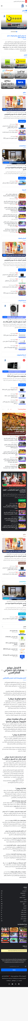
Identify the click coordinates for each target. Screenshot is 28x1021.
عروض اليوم (23, 916)
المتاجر (25, 905)
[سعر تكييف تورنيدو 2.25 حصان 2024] (22, 347)
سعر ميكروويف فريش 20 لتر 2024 (9, 389)
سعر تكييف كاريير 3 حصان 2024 (10, 335)
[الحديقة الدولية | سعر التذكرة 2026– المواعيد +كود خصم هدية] (22, 231)
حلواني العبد (23, 910)
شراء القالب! (8, 980)
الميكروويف (22, 893)
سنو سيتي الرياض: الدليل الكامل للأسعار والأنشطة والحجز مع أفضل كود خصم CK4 (10, 223)
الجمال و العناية (23, 901)
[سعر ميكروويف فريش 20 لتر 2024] (22, 389)
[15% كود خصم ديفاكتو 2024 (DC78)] (7, 84)
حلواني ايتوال (23, 912)
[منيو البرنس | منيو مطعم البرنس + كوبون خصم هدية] (5, 929)
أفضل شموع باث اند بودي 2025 (10, 138)
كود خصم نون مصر (22, 66)
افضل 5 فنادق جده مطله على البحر (9, 182)
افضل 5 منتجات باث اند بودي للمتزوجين (15, 114)
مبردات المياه (22, 897)
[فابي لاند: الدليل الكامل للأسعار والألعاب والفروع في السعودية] (22, 203)
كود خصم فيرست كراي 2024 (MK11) (10, 648)
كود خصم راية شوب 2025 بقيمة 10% (10, 655)
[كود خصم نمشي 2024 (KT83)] (7, 63)
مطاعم (24, 920)
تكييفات (23, 895)
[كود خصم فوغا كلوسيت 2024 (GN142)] (20, 74)
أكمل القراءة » (22, 121)
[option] (14, 73)
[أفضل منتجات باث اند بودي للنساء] (22, 132)
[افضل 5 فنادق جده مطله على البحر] (22, 182)
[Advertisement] (14, 24)
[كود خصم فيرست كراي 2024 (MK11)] (7, 74)
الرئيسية (20, 980)
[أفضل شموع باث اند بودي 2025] (22, 138)
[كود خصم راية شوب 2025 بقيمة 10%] (20, 84)
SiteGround (4, 978)
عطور (24, 903)
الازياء (25, 899)
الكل (10, 409)
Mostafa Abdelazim (21, 112)
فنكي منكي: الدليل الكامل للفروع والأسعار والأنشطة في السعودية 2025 (10, 216)
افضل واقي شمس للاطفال (11, 280)
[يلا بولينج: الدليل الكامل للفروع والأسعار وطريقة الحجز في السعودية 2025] (22, 209)
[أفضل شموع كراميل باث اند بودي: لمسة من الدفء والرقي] (22, 126)
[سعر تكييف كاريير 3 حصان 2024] (22, 335)
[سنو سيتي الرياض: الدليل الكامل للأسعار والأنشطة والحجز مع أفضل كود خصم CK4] (22, 223)
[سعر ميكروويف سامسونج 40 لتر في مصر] (22, 402)
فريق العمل (14, 980)
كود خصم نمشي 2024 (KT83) (11, 636)
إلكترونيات (24, 891)
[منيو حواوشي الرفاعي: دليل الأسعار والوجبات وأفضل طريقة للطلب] (22, 196)
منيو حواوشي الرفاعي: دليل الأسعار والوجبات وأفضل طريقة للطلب (10, 196)
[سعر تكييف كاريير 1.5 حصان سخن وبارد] (22, 341)
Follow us (25, 946)
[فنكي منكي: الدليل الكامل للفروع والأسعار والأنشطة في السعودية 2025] (22, 216)
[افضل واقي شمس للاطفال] (22, 281)
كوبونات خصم (23, 918)
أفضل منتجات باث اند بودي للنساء (10, 132)
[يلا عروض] (23, 6)
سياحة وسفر (23, 914)
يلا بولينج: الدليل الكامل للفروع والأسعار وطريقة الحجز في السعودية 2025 (10, 209)
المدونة (24, 908)
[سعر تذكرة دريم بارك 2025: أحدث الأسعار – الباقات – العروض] (5, 940)
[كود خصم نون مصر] (20, 63)
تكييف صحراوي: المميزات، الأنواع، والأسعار (14, 322)
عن (17, 980)
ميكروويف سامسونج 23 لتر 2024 (16, 376)
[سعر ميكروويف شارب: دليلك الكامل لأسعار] (22, 395)
